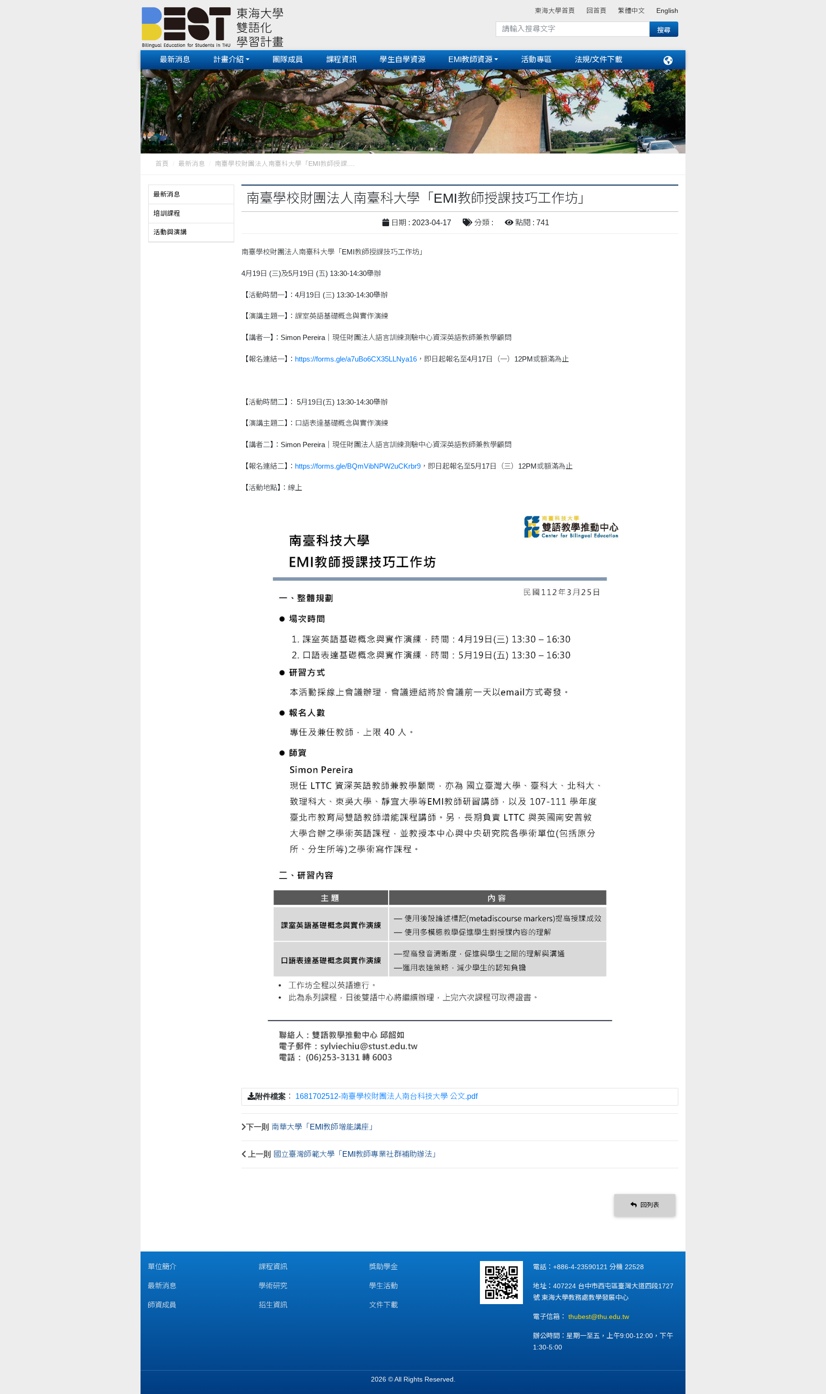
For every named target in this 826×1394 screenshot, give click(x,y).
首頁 (162, 163)
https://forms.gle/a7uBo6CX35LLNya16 (356, 359)
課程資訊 (341, 59)
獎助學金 (383, 1266)
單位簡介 (162, 1266)
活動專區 (536, 59)
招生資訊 (273, 1305)
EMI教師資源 (470, 59)
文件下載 (383, 1305)
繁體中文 (631, 10)
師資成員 (162, 1305)
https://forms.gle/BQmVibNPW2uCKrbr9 (358, 466)
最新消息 (175, 59)
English (667, 10)
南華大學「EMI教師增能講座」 (324, 1127)
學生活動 (383, 1286)
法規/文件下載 (598, 59)
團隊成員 (287, 59)
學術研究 (273, 1286)
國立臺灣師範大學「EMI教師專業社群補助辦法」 (356, 1154)
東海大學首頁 (555, 10)
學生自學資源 (402, 59)
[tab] (191, 194)
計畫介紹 (228, 59)
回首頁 (597, 10)
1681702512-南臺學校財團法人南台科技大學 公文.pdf (386, 1096)
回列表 (649, 1204)
